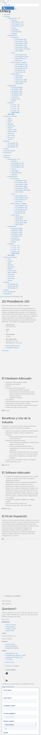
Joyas (9, 118)
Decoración (11, 137)
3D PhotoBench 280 (21, 68)
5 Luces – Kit (15, 106)
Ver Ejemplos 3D (13, 147)
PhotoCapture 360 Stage (22, 49)
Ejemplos (6, 141)
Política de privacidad (12, 666)
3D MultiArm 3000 (16, 91)
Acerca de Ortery (11, 625)
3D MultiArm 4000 (16, 93)
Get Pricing (5, 350)
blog (5, 3)
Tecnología (9, 659)
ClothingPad (15, 30)
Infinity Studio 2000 (21, 79)
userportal (7, 5)
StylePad (14, 33)
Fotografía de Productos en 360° (16, 655)
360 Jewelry (19, 60)
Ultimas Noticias (10, 626)
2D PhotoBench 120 (17, 24)
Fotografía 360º (12, 35)
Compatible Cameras (12, 347)
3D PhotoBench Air (21, 58)
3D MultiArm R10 (16, 95)
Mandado (10, 124)
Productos (7, 16)
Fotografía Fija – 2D (14, 18)
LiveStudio (11, 102)
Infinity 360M (19, 76)
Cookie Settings (11, 670)
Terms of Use (10, 662)
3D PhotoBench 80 (21, 55)
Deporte (10, 127)
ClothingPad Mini (16, 31)
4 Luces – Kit (15, 104)
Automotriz (11, 133)
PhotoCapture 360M (21, 43)
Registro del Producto (12, 648)
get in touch (5, 619)
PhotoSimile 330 (20, 70)
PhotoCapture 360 (20, 39)
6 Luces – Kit (15, 108)
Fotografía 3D (12, 85)
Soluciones (7, 14)
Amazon (10, 139)
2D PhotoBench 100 (17, 22)
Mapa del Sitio (10, 630)
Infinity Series (15, 74)
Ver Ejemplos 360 (13, 145)
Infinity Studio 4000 (21, 81)
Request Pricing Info (8, 686)
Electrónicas (11, 126)
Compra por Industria (10, 116)
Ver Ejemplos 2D (13, 143)
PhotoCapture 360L (21, 45)
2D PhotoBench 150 (17, 26)
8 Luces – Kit (15, 110)
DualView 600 (15, 99)
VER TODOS (19, 51)
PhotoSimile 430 (20, 72)
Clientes (6, 148)
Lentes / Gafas (12, 129)
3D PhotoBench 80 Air (22, 56)
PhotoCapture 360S (21, 41)
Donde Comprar (10, 644)
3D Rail (13, 101)
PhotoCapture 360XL (21, 47)
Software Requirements (13, 345)
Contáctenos (7, 152)
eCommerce (11, 135)
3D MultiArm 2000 (16, 89)
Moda (9, 122)
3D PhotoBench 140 (21, 64)
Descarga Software (9, 150)
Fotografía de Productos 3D (14, 657)
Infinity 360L (19, 77)
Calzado (10, 120)
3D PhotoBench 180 (21, 66)
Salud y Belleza (12, 131)
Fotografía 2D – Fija (12, 653)
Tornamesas (15, 37)
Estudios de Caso (11, 628)
